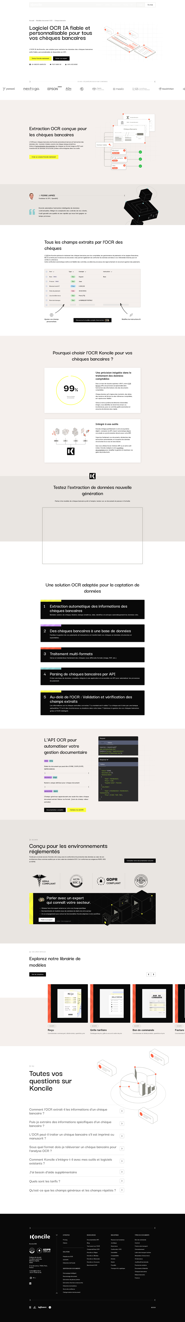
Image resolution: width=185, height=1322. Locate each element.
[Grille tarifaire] (110, 1009)
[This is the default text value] (148, 974)
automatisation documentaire (45, 146)
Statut (31, 1262)
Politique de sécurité (35, 1257)
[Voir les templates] (37, 974)
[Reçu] (68, 1009)
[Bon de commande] (153, 1009)
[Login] (140, 5)
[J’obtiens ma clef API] (76, 810)
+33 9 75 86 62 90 (35, 1272)
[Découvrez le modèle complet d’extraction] (92, 320)
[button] (99, 5)
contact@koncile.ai (35, 1271)
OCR (47, 255)
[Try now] (150, 5)
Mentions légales (34, 1261)
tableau (54, 276)
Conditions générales (35, 1259)
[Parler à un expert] (61, 58)
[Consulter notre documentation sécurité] (140, 861)
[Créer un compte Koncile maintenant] (43, 157)
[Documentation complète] (55, 810)
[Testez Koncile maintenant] (40, 58)
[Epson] (34, 89)
